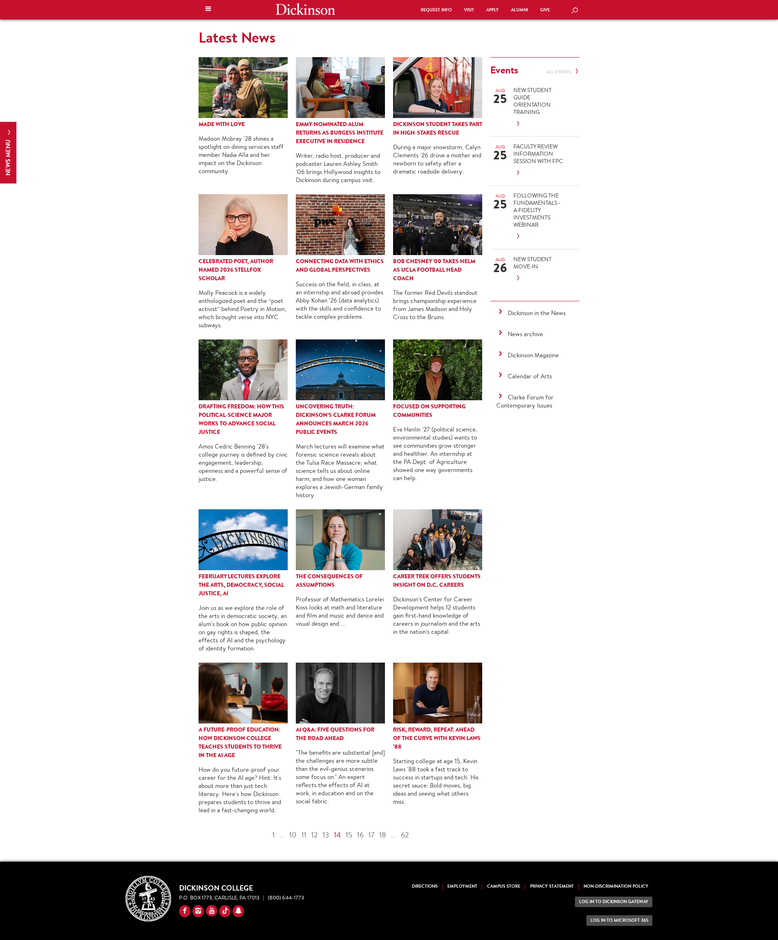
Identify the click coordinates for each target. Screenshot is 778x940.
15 (349, 835)
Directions (425, 886)
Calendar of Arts (530, 376)
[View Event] (538, 124)
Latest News (237, 37)
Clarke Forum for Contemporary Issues (525, 401)
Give (545, 10)
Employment (462, 886)
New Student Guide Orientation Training (532, 101)
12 (314, 835)
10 (293, 835)
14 (337, 835)
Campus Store (503, 886)
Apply (492, 10)
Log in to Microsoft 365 (619, 920)
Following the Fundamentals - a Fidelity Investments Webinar (536, 210)
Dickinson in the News (537, 313)
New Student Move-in (532, 262)
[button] (208, 9)
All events (559, 72)
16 (360, 835)
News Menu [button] (8, 157)
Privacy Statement (552, 886)
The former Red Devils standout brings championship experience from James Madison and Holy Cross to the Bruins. (435, 305)
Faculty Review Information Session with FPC (538, 154)
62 (405, 835)
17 (371, 835)
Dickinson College (306, 9)
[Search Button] (574, 11)
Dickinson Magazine (533, 355)
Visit (469, 10)
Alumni (519, 10)
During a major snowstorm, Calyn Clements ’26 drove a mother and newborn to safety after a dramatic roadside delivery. (437, 159)
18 (382, 835)
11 (303, 835)
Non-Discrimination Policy (616, 886)
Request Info (436, 10)
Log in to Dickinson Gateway (613, 902)
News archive (525, 334)
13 (326, 835)
